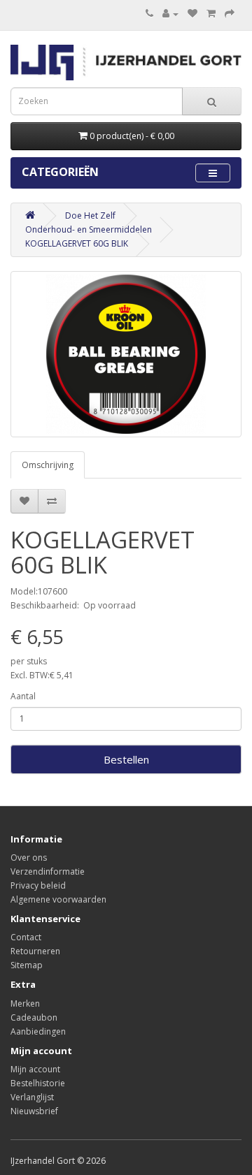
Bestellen (126, 759)
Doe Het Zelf (90, 215)
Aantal (23, 696)
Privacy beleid (38, 885)
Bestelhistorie (37, 1083)
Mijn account (35, 1069)
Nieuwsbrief (34, 1111)
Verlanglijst (32, 1097)
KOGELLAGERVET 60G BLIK (76, 243)
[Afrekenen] (229, 14)
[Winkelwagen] (211, 14)
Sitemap (26, 965)
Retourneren (35, 951)
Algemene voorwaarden (58, 899)
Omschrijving (48, 465)
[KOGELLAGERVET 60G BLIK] (125, 354)
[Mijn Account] (170, 14)
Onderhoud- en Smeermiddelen (88, 229)
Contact (25, 937)
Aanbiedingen (38, 1031)
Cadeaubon (33, 1017)
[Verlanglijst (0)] (192, 14)
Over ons (28, 857)
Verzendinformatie (47, 871)
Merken (25, 1003)
